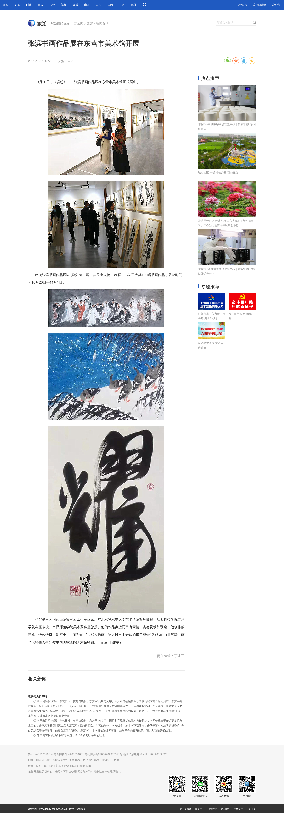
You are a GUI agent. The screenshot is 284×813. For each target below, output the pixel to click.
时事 (29, 5)
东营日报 (241, 5)
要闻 (17, 5)
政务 (40, 5)
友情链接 (238, 808)
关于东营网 (185, 808)
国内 (98, 5)
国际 (110, 5)
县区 (121, 5)
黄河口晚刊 (259, 5)
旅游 (42, 23)
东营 (52, 5)
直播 (75, 5)
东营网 (31, 23)
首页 (6, 5)
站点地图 (225, 808)
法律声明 (212, 808)
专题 (133, 5)
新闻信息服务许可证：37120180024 (145, 754)
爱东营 (276, 5)
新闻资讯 (102, 23)
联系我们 (199, 808)
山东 (87, 5)
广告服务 (251, 808)
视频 (63, 5)
